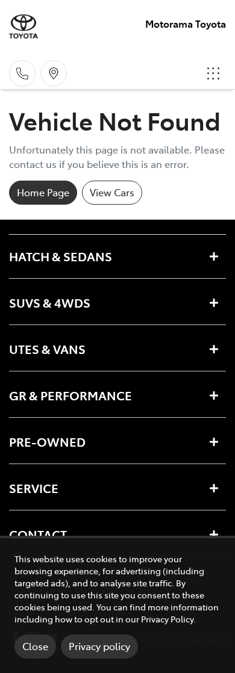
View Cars (112, 192)
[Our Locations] (54, 73)
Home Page (43, 192)
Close (35, 646)
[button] (213, 73)
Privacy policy (99, 646)
